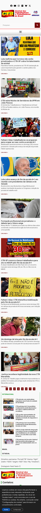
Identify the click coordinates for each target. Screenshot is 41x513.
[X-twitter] (29, 5)
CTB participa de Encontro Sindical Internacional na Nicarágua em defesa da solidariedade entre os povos (26, 442)
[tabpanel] (20, 421)
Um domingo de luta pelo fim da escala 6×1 (19, 339)
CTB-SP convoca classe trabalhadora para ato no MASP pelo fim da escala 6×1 (19, 261)
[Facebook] (11, 5)
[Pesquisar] (37, 25)
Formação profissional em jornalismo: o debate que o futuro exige (18, 222)
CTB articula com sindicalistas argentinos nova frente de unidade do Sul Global (26, 401)
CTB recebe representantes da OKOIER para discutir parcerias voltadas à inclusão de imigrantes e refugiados (27, 417)
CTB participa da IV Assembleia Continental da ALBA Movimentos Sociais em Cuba (26, 424)
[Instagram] (18, 5)
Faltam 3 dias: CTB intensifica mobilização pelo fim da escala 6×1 (19, 301)
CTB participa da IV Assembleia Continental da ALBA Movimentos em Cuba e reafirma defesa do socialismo (26, 409)
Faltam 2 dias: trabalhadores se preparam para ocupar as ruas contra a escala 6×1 (19, 141)
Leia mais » (4, 73)
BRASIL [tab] (4, 449)
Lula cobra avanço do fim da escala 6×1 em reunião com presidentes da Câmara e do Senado (19, 181)
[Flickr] (22, 5)
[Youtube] (15, 5)
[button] (20, 31)
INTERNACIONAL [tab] (8, 394)
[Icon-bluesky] (26, 5)
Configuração (17, 509)
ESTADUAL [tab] (6, 453)
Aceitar (6, 509)
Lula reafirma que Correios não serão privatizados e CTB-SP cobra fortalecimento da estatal (20, 61)
